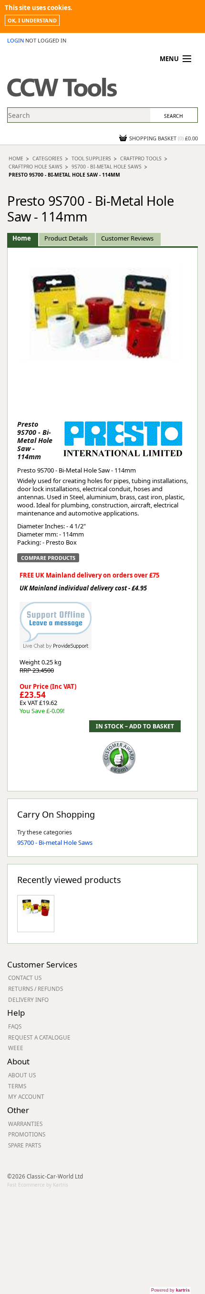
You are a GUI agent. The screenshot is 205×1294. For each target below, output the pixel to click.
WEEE (15, 1048)
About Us (22, 1075)
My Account (26, 1096)
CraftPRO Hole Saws (35, 166)
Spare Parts (24, 1145)
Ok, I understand (32, 20)
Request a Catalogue (39, 1037)
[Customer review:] (119, 757)
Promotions (26, 1134)
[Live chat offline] (56, 621)
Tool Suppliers (91, 158)
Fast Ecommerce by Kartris (37, 1184)
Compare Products (48, 557)
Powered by (170, 1290)
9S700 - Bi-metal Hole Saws (107, 166)
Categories (47, 158)
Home (16, 158)
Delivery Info (28, 999)
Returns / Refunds (35, 988)
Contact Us (24, 977)
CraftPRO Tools (141, 158)
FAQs (14, 1026)
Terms (17, 1086)
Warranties (25, 1123)
